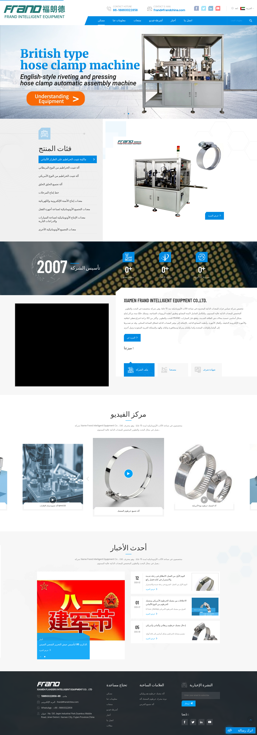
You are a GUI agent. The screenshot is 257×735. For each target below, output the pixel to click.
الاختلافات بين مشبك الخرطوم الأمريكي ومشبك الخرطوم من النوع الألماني (166, 603)
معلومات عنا (119, 20)
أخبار (173, 20)
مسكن (101, 20)
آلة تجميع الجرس (147, 704)
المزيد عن (131, 338)
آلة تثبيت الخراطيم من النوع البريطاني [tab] (59, 167)
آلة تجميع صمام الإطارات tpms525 (53, 506)
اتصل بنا (188, 20)
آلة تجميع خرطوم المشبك (128, 511)
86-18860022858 (125, 10)
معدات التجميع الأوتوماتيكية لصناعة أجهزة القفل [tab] (64, 209)
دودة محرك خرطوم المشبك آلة (153, 699)
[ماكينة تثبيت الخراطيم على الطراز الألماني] (185, 178)
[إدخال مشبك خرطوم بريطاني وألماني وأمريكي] (205, 636)
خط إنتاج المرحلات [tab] (49, 192)
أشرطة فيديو (156, 20)
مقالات (109, 725)
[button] (124, 113)
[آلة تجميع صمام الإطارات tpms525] (52, 474)
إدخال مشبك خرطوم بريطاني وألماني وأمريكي (166, 625)
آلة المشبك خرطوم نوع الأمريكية (204, 506)
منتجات (137, 20)
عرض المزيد (213, 216)
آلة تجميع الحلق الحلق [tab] (50, 184)
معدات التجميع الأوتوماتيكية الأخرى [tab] (57, 229)
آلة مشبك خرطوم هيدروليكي (152, 693)
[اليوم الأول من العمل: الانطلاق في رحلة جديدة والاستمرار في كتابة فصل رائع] (205, 586)
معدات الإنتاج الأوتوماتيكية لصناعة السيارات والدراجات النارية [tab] (62, 219)
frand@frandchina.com (169, 10)
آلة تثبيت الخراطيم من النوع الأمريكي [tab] (59, 176)
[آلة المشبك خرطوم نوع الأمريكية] (204, 474)
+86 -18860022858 (62, 708)
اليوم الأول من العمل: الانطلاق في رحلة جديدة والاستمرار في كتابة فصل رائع (165, 578)
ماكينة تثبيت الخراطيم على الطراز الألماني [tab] (63, 159)
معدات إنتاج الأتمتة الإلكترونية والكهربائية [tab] (60, 201)
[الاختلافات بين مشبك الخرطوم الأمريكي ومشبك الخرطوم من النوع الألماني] (205, 611)
